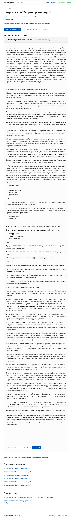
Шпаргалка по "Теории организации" (17, 468)
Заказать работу (64, 3)
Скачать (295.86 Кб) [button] (12, 29)
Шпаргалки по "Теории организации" (17, 475)
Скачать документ (42, 40)
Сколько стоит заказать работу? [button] (36, 29)
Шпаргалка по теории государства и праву (17, 502)
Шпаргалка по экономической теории (18, 497)
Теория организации (16, 9)
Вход (47, 3)
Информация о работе (26, 458)
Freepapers (17, 515)
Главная (6, 9)
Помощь (54, 3)
